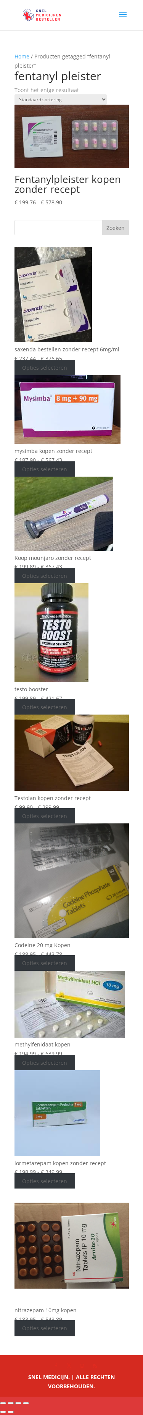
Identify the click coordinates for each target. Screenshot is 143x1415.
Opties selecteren (44, 367)
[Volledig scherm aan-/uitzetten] (11, 1403)
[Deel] (18, 1403)
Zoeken (115, 227)
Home (21, 56)
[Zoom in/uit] (3, 1403)
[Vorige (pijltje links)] (3, 1412)
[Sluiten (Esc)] (26, 1403)
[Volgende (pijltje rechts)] (11, 1412)
